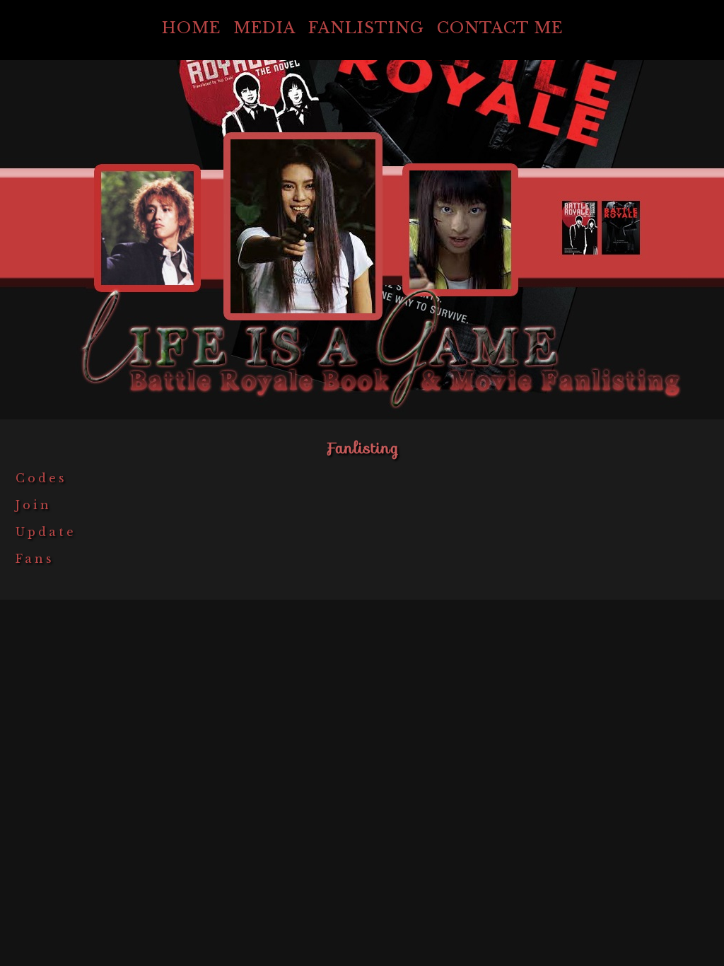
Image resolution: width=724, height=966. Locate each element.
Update (46, 532)
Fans (35, 559)
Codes (41, 478)
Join (34, 505)
